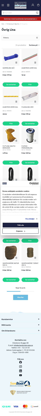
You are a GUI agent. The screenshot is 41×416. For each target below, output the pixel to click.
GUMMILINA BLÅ (8, 68)
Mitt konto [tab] (6, 325)
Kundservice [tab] (7, 319)
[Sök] (37, 13)
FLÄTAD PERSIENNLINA (27, 147)
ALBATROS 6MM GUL (29, 68)
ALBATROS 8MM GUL (10, 107)
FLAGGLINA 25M (27, 107)
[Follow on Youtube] (20, 375)
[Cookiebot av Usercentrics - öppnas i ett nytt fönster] (29, 183)
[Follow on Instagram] (20, 366)
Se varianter (11, 84)
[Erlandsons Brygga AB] (20, 5)
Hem (3, 24)
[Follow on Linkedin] (20, 371)
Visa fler (20, 297)
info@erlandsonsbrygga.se (23, 345)
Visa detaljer (29, 219)
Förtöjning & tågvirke (13, 24)
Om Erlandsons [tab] (8, 331)
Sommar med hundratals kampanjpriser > (20, 19)
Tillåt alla (20, 225)
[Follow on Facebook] (20, 362)
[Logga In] (33, 5)
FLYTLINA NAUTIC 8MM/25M (9, 147)
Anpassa (19, 231)
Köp (30, 84)
